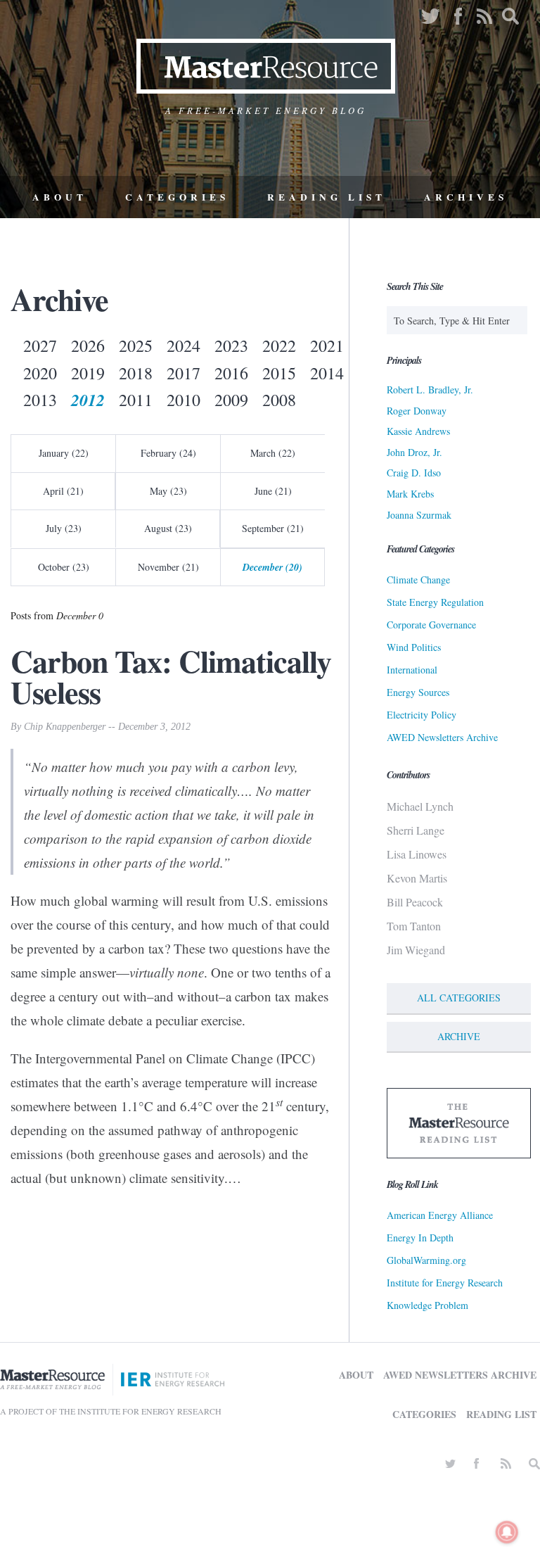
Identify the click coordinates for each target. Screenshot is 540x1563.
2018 (136, 373)
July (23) (64, 528)
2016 (231, 373)
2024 (183, 345)
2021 (327, 345)
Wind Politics (414, 647)
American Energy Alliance (440, 1215)
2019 (88, 373)
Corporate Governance (431, 624)
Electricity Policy (421, 714)
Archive (458, 1036)
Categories (177, 197)
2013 (40, 399)
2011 (136, 399)
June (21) (273, 491)
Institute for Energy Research (445, 1282)
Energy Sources (418, 692)
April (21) (63, 491)
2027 (40, 345)
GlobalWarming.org (426, 1260)
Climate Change (418, 579)
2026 (88, 345)
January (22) (64, 453)
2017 (183, 373)
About (59, 197)
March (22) (272, 453)
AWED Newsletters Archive (442, 737)
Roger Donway (416, 410)
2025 (136, 345)
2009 (231, 399)
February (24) (168, 453)
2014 (327, 373)
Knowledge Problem (427, 1305)
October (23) (63, 567)
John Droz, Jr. (414, 452)
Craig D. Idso (414, 472)
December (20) (272, 567)
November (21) (168, 567)
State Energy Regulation (435, 602)
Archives (466, 197)
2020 (40, 373)
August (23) (168, 528)
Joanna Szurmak (419, 514)
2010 (183, 399)
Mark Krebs (410, 493)
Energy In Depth (420, 1237)
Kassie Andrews (418, 431)
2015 (279, 373)
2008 (279, 399)
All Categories (459, 997)
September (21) (273, 528)
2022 (279, 345)
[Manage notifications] (507, 1532)
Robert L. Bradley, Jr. (430, 389)
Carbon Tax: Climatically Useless (171, 676)
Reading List (326, 197)
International (412, 669)
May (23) (168, 491)
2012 (88, 400)
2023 (231, 345)
